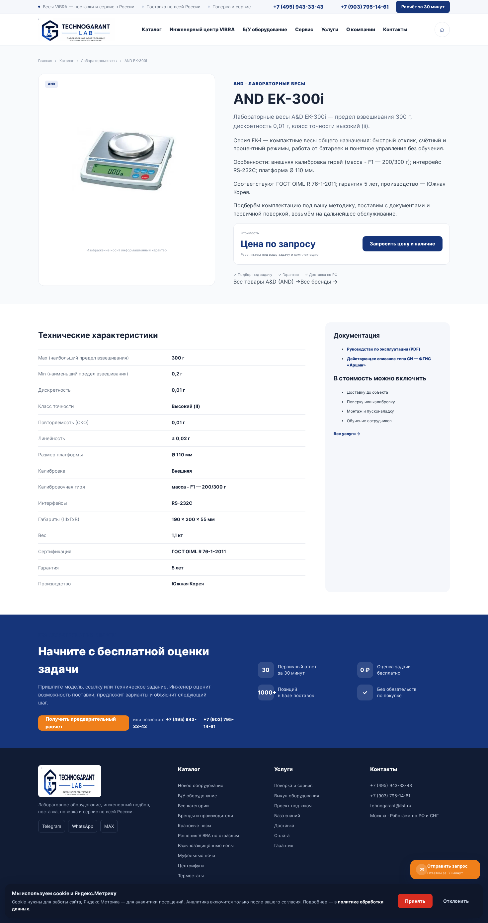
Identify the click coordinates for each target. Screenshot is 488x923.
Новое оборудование (200, 785)
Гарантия (283, 845)
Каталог (152, 30)
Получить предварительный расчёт (80, 722)
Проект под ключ (292, 805)
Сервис (304, 30)
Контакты (395, 30)
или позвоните (165, 723)
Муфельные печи (196, 855)
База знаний (287, 815)
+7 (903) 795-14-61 (365, 7)
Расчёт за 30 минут (423, 6)
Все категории (193, 805)
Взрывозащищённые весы (206, 845)
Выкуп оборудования (296, 795)
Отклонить (456, 901)
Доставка (284, 825)
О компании (360, 30)
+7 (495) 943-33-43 (298, 7)
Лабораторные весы (99, 60)
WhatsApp (82, 826)
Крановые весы (194, 825)
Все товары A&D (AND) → (266, 281)
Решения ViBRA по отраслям (208, 835)
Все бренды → (319, 281)
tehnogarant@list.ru (390, 805)
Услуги (329, 30)
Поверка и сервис (293, 785)
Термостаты (191, 875)
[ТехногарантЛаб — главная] (76, 29)
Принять (415, 901)
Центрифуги (191, 865)
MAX (109, 826)
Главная (45, 60)
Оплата (281, 835)
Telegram (51, 826)
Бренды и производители (205, 815)
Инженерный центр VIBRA (202, 30)
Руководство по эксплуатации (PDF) (383, 349)
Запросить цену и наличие (402, 244)
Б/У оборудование (265, 30)
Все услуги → (347, 433)
